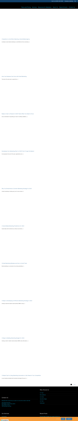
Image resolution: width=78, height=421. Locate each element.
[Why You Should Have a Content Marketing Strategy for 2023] (39, 172)
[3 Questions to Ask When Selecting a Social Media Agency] (39, 23)
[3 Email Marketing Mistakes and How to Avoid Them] (39, 247)
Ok (63, 418)
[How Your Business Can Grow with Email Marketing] (39, 60)
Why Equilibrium (43, 394)
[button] (75, 1)
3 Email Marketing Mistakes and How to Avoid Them (14, 263)
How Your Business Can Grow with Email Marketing (14, 76)
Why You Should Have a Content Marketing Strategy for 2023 (17, 188)
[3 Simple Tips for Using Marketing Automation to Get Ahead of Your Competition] (39, 359)
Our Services (4, 416)
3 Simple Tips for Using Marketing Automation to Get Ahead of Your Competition (21, 375)
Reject (69, 418)
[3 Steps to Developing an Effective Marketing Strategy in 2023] (39, 285)
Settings (58, 418)
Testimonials (42, 403)
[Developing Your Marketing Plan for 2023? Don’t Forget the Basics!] (39, 135)
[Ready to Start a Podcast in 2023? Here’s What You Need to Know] (39, 98)
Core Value (42, 396)
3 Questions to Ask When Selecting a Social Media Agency (16, 39)
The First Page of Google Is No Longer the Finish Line (50, 416)
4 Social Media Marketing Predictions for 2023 (13, 226)
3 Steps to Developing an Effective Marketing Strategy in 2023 (17, 300)
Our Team (42, 392)
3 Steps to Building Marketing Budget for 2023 (13, 338)
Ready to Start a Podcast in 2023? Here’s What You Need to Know (18, 113)
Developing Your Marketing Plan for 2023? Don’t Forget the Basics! (18, 151)
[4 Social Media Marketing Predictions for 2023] (39, 210)
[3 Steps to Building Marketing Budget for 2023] (39, 322)
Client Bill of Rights (43, 398)
